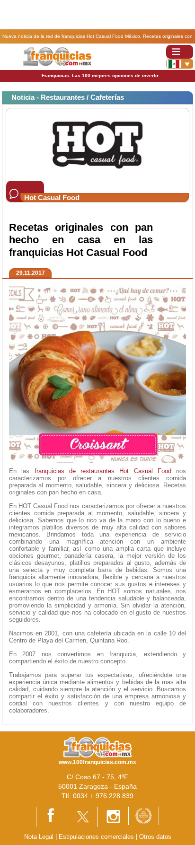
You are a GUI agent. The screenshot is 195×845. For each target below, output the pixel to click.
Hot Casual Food (145, 471)
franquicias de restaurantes (75, 471)
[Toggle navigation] (179, 52)
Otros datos (155, 836)
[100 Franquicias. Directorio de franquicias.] (57, 56)
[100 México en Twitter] (82, 816)
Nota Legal (38, 836)
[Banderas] (179, 64)
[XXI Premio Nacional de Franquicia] (143, 815)
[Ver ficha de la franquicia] (97, 144)
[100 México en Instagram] (113, 816)
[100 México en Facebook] (51, 815)
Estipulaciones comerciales (97, 836)
